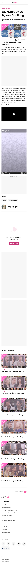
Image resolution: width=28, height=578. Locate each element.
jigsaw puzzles (13, 200)
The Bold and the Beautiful (8, 513)
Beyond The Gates (6, 515)
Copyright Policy (5, 561)
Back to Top (19, 492)
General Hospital (6, 507)
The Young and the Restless (9, 510)
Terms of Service (5, 559)
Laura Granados (8, 19)
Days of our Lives (6, 505)
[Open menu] (2, 2)
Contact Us (4, 535)
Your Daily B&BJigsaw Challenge (12, 393)
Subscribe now (14, 243)
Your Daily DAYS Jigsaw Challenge (13, 459)
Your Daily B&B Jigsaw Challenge (12, 371)
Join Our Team (5, 527)
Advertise (4, 529)
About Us (3, 524)
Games (4, 200)
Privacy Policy (4, 556)
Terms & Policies (5, 532)
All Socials (5, 548)
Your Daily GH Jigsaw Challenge (12, 415)
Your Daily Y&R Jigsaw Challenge (12, 437)
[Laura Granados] (4, 207)
